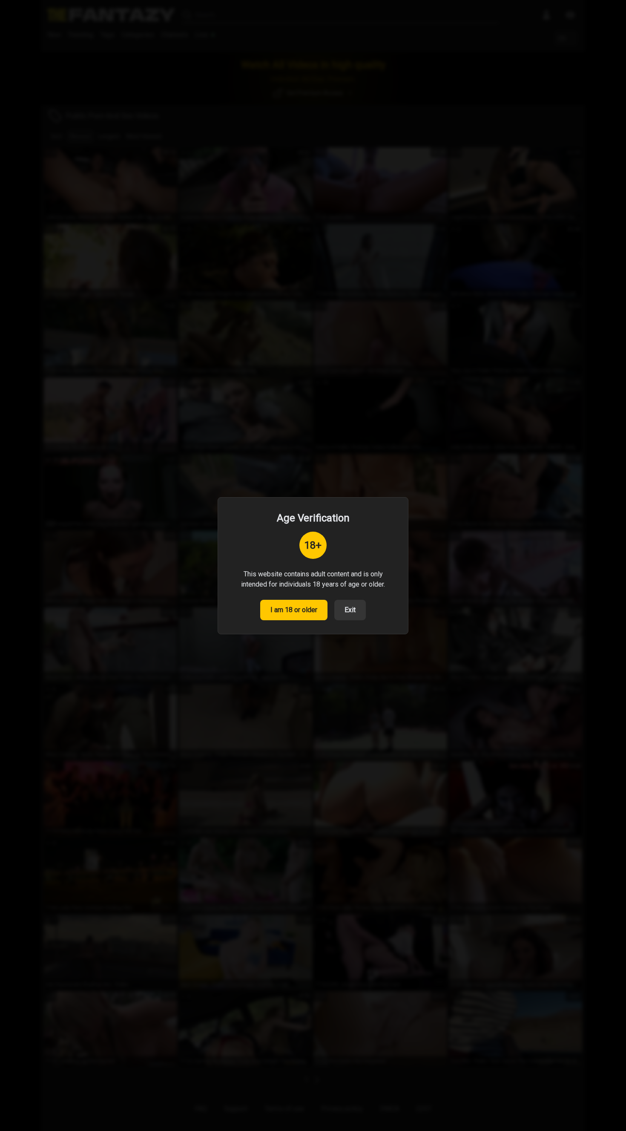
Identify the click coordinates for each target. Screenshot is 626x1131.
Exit (350, 610)
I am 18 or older (293, 610)
